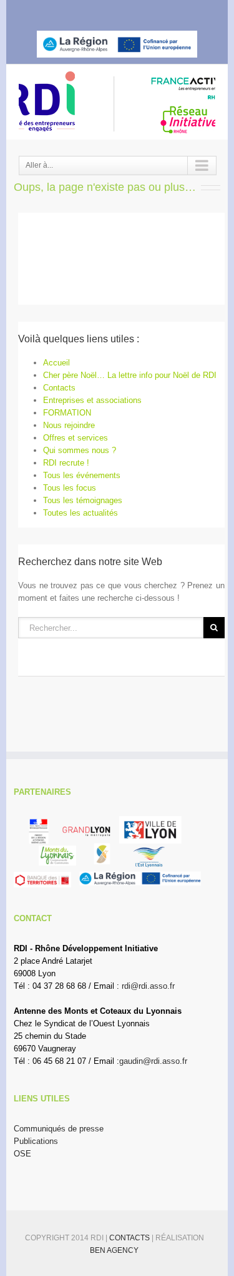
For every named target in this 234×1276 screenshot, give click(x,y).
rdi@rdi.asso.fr (148, 986)
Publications (36, 1141)
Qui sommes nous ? (79, 450)
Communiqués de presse (59, 1128)
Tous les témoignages (82, 500)
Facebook (81, 11)
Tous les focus (69, 488)
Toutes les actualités (80, 513)
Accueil (56, 362)
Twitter (102, 11)
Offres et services (75, 437)
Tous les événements (81, 475)
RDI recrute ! (66, 462)
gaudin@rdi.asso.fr (153, 1061)
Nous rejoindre (69, 425)
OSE (22, 1153)
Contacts (59, 387)
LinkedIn (124, 10)
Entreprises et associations (92, 400)
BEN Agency (114, 1250)
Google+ (150, 12)
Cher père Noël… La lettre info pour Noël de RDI (130, 375)
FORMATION (67, 412)
